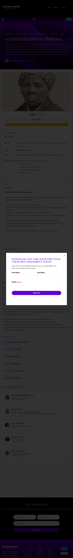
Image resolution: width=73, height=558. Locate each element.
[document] (36, 279)
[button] (64, 255)
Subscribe (36, 293)
